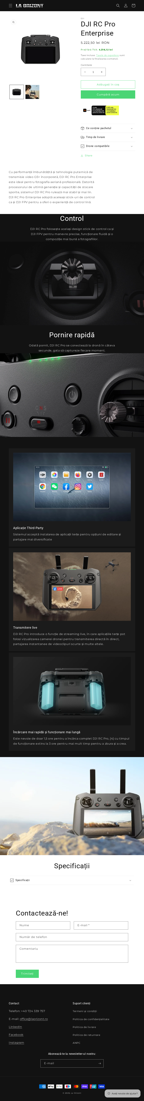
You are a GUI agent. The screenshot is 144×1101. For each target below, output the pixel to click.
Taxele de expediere (107, 55)
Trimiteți (27, 973)
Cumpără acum (108, 94)
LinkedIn (15, 1026)
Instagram (16, 1042)
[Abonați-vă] (99, 1063)
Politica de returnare (86, 1035)
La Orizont (76, 1093)
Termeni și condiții (85, 1011)
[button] (10, 5)
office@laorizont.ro (34, 1019)
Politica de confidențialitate (91, 1019)
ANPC (76, 1042)
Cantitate (86, 65)
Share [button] (88, 155)
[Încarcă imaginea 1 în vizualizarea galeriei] (17, 92)
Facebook (16, 1034)
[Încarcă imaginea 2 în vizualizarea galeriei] (32, 92)
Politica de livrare (84, 1027)
